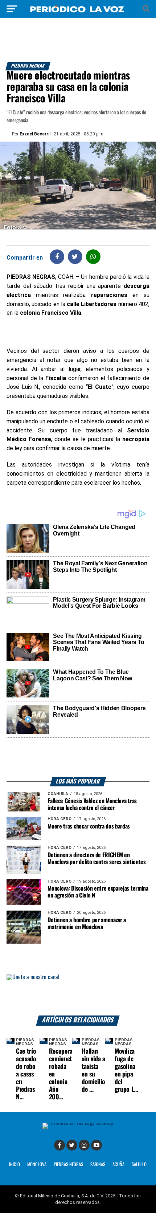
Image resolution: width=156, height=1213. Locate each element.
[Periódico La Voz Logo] (78, 12)
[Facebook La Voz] (59, 1145)
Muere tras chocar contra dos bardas (89, 826)
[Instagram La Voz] (84, 1145)
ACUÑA (118, 1164)
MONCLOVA (36, 1164)
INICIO (14, 1164)
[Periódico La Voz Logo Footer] (77, 1123)
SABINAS (97, 1164)
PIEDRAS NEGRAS (68, 1164)
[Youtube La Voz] (96, 1145)
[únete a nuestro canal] (78, 994)
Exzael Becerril (35, 134)
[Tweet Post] (75, 256)
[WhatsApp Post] (93, 256)
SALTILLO (139, 1164)
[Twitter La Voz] (71, 1145)
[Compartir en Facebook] (57, 256)
